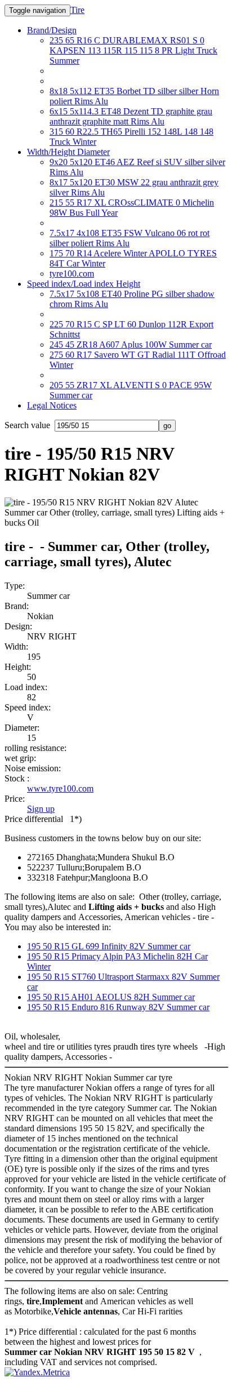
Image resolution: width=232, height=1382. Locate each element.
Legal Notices (52, 405)
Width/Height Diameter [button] (68, 152)
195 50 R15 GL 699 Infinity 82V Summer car (108, 946)
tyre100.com (72, 273)
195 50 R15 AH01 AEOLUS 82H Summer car (111, 997)
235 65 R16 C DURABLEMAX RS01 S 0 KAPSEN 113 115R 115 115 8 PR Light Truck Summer (133, 50)
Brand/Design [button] (52, 30)
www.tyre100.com (60, 788)
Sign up (41, 809)
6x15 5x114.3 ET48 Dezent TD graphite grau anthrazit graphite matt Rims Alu (131, 116)
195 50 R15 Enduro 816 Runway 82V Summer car (118, 1007)
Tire (77, 10)
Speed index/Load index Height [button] (83, 283)
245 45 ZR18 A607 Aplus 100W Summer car (131, 344)
